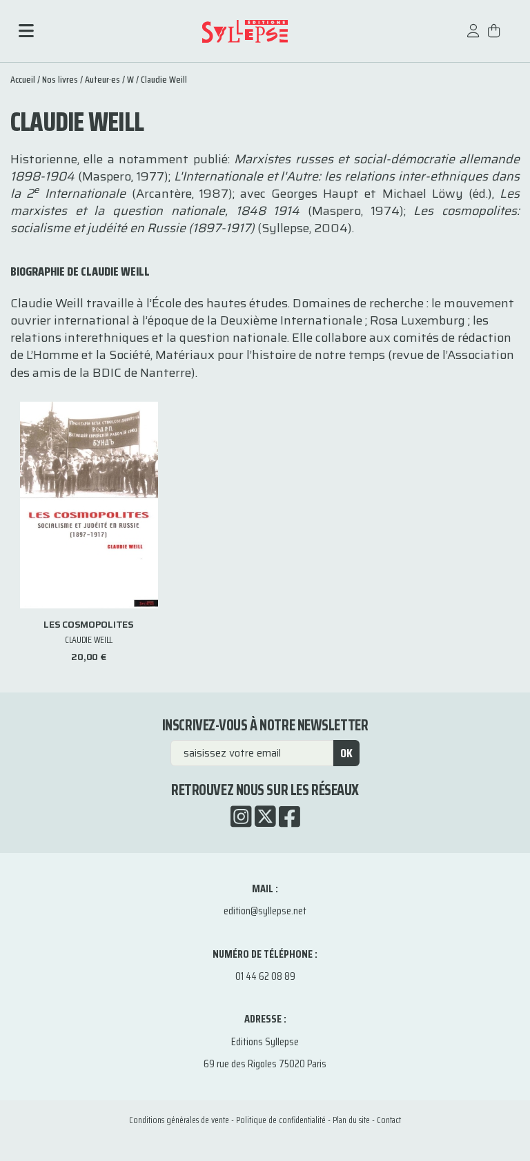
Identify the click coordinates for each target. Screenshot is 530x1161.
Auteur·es (102, 79)
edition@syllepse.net (265, 910)
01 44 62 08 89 (265, 976)
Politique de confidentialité (281, 1120)
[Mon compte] (473, 37)
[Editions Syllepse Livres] (245, 31)
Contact (389, 1120)
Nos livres (60, 79)
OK (346, 753)
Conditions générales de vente (179, 1120)
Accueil (22, 79)
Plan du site (351, 1120)
